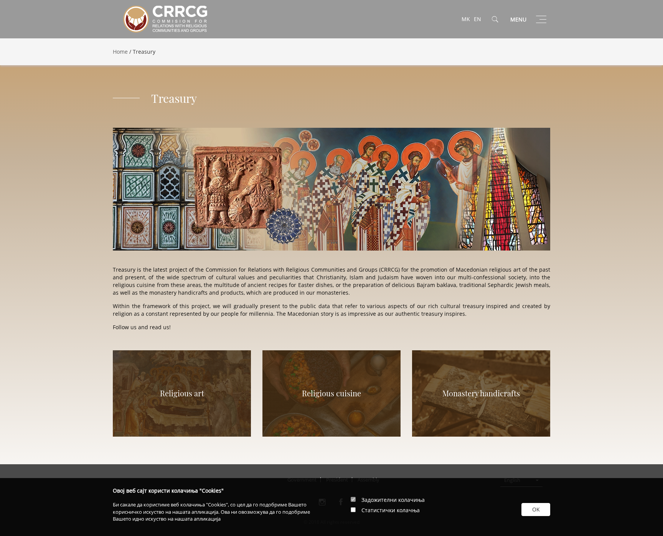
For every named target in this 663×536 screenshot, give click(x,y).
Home (120, 51)
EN (477, 19)
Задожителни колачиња (393, 499)
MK (466, 19)
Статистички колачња (390, 510)
